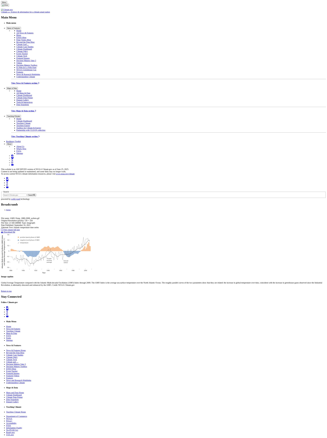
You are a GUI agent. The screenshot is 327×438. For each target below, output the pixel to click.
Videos (19, 63)
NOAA (9, 419)
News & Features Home (16, 350)
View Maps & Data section (23, 111)
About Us (20, 146)
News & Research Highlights (28, 74)
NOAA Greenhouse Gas (26, 70)
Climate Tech (21, 56)
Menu (4, 2)
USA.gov (10, 435)
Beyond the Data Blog (25, 42)
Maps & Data (12, 88)
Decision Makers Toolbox (26, 65)
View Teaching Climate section (24, 136)
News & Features (13, 28)
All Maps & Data (23, 93)
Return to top (6, 291)
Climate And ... (22, 44)
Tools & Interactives (24, 102)
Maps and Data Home (15, 393)
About (9, 144)
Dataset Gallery (22, 100)
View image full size (11, 230)
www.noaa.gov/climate (65, 174)
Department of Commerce (16, 416)
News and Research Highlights (18, 380)
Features (19, 72)
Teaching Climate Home (16, 412)
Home (18, 31)
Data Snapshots (22, 105)
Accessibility (11, 423)
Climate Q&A (22, 51)
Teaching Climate (13, 116)
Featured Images (23, 58)
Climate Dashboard (24, 49)
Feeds (8, 338)
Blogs (18, 35)
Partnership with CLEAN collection (30, 130)
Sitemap (19, 153)
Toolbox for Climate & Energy (28, 128)
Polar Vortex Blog (23, 40)
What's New (21, 149)
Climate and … (12, 362)
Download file (9, 232)
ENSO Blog (21, 37)
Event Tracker (22, 54)
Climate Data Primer (24, 98)
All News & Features (24, 33)
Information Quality (14, 428)
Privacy (9, 421)
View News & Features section (24, 83)
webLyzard (15, 199)
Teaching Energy (23, 126)
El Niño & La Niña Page (26, 67)
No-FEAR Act (12, 430)
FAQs (18, 151)
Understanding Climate (25, 77)
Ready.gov (10, 432)
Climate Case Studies (24, 47)
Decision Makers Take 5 (26, 61)
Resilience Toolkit (13, 141)
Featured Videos (12, 376)
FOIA (8, 425)
